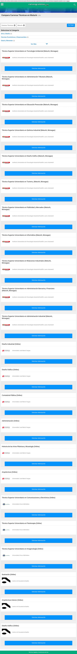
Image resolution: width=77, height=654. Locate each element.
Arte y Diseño (5, 34)
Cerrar (67, 1)
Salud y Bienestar (7, 40)
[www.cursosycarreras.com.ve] (39, 4)
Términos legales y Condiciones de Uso (38, 652)
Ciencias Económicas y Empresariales (14, 37)
